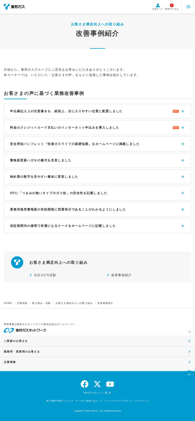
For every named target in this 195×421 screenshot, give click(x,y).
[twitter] (97, 384)
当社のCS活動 (45, 275)
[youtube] (110, 384)
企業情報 (22, 303)
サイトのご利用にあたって (88, 401)
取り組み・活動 (41, 303)
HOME (8, 303)
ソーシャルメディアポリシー (118, 401)
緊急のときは (172, 9)
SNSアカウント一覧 (95, 393)
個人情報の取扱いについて (60, 401)
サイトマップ (142, 401)
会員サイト (158, 9)
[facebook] (85, 384)
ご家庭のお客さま (16, 340)
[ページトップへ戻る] (189, 374)
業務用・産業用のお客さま (22, 351)
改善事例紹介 (121, 275)
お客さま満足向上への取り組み (74, 303)
